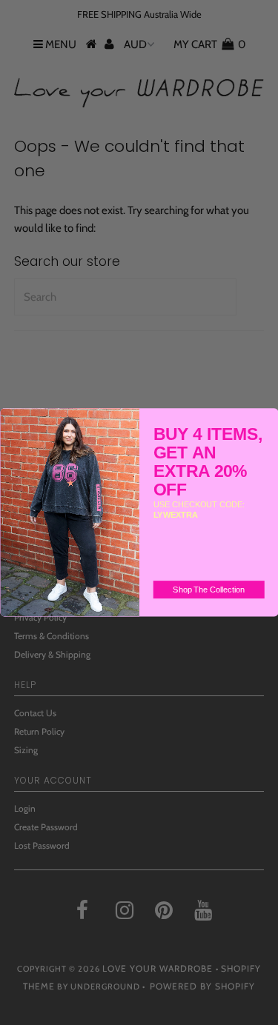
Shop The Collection (209, 589)
